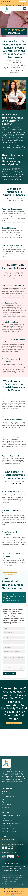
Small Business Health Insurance (11, 815)
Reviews (4, 801)
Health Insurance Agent (8, 828)
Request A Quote (9, 673)
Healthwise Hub (6, 804)
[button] (24, 8)
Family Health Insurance (8, 820)
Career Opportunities (8, 796)
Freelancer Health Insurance (10, 826)
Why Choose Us (6, 793)
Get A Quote (5, 807)
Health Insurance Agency (9, 831)
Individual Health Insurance (9, 818)
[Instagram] (22, 1)
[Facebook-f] (20, 1)
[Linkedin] (26, 1)
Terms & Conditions (16, 893)
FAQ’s (3, 799)
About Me (4, 791)
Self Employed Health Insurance (11, 823)
